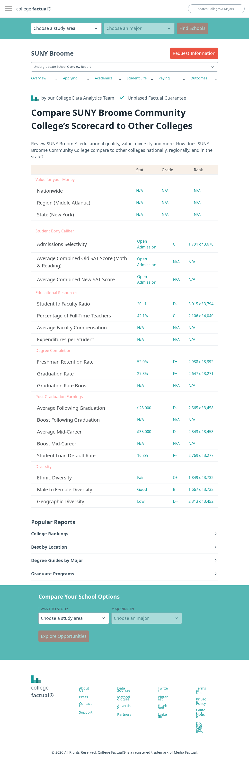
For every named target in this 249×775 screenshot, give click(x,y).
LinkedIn (162, 715)
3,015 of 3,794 (200, 304)
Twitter (163, 689)
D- (175, 304)
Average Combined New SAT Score (76, 279)
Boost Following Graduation (68, 420)
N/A (139, 190)
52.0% (142, 361)
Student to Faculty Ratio (63, 303)
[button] (194, 53)
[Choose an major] (139, 28)
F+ (175, 361)
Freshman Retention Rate (65, 361)
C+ (175, 477)
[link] (45, 78)
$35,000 (144, 431)
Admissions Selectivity (62, 244)
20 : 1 (142, 304)
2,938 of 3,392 (200, 361)
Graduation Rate (55, 373)
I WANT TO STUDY (53, 608)
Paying (164, 78)
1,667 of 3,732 (200, 489)
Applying (70, 78)
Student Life (137, 78)
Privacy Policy (201, 701)
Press (83, 697)
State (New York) (55, 214)
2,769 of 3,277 (200, 455)
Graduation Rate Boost (62, 385)
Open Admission (146, 244)
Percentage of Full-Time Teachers (74, 315)
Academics (103, 78)
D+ (175, 501)
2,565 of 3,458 (200, 407)
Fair (140, 477)
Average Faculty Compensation (72, 327)
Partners (124, 714)
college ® (33, 9)
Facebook (162, 706)
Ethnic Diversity (54, 477)
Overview (38, 78)
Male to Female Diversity (64, 489)
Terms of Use (201, 690)
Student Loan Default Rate (66, 455)
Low (140, 501)
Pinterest (163, 698)
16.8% (142, 455)
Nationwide (50, 190)
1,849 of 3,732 (200, 477)
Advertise (124, 706)
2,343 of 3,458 (200, 431)
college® (42, 691)
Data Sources (123, 689)
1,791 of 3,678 (200, 244)
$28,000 (144, 407)
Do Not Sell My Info (199, 727)
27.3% (142, 373)
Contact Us (85, 704)
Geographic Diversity (60, 501)
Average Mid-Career (59, 431)
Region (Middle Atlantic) (63, 202)
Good (142, 489)
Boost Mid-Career (56, 443)
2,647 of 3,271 (200, 373)
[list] (45, 78)
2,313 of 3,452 (200, 501)
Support (85, 712)
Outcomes (198, 78)
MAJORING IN (122, 608)
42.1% (142, 315)
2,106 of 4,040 (200, 315)
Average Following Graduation (71, 408)
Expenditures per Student (65, 339)
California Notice (200, 713)
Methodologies (123, 698)
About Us (84, 689)
